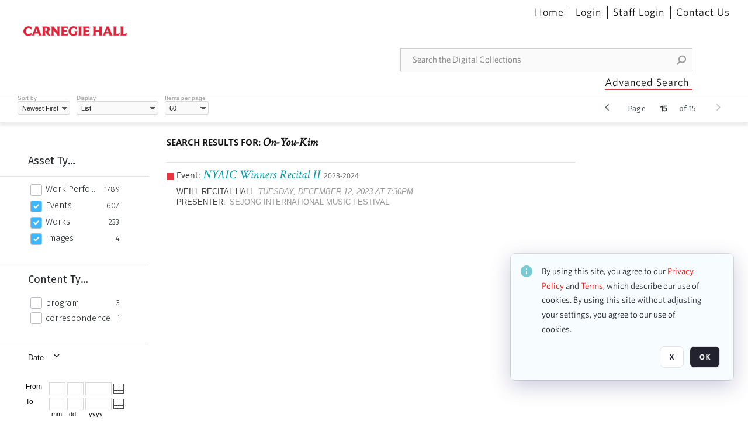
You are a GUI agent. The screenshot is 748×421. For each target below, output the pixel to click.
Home (549, 12)
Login (588, 12)
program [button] (62, 303)
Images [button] (60, 238)
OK (704, 357)
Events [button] (59, 205)
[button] (682, 59)
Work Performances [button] (72, 189)
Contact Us (703, 12)
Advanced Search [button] (647, 82)
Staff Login (638, 12)
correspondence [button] (78, 318)
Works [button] (58, 221)
